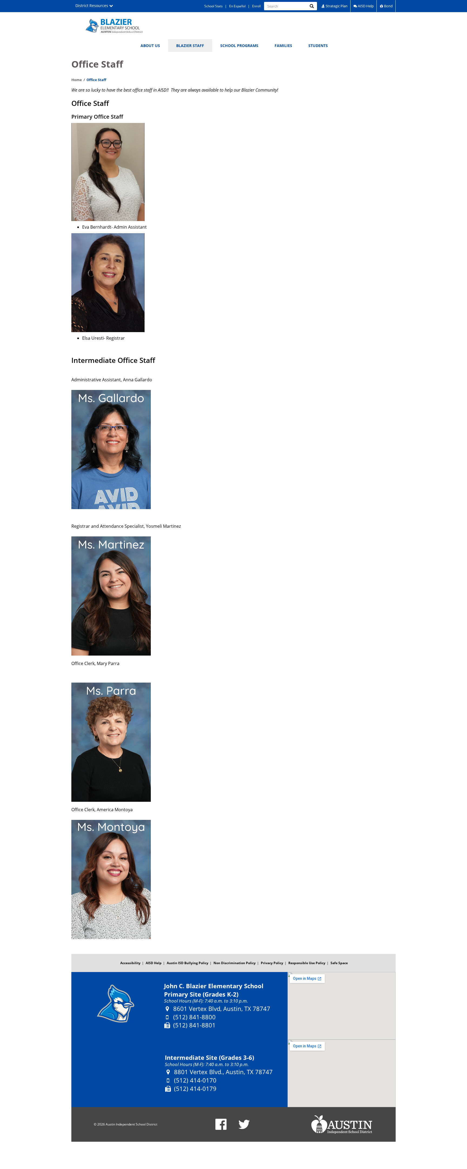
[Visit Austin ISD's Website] (342, 1124)
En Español (237, 6)
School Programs (239, 45)
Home (76, 79)
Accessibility (130, 963)
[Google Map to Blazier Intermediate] (342, 1073)
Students (318, 45)
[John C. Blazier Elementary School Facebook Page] (220, 1127)
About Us (150, 45)
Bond (388, 6)
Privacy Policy (272, 963)
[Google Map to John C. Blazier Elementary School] (342, 1006)
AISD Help (365, 6)
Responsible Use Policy (306, 963)
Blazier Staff (190, 45)
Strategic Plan (336, 6)
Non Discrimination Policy (235, 963)
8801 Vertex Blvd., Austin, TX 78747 (223, 1072)
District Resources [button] (92, 5)
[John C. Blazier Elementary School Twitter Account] (244, 1127)
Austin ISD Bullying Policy (187, 963)
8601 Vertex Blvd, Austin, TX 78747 (221, 1009)
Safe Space (339, 963)
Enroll (256, 6)
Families (283, 45)
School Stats (213, 6)
